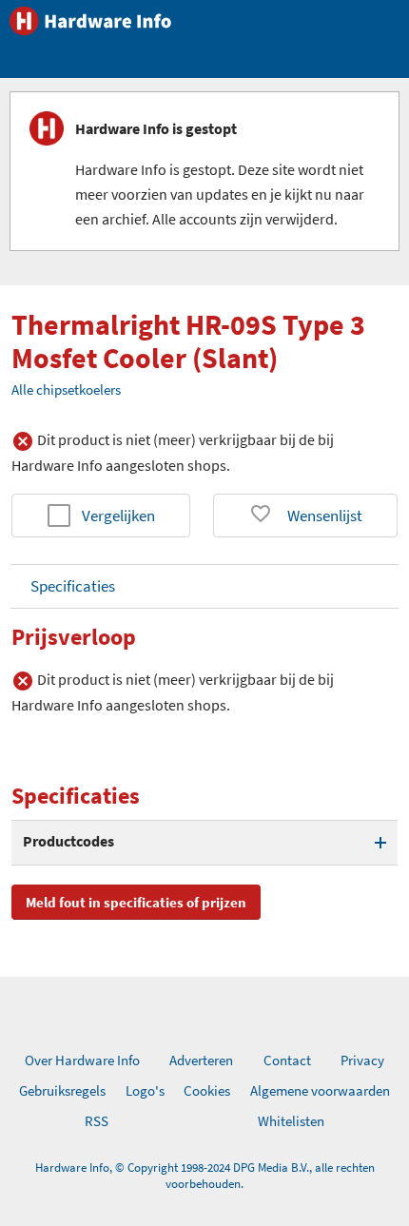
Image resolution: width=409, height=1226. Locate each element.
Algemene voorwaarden (320, 1090)
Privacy (362, 1060)
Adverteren (201, 1060)
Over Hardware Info (82, 1060)
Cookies (207, 1090)
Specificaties (72, 585)
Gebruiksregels (62, 1090)
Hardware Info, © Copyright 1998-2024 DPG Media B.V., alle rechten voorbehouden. (205, 1175)
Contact (287, 1060)
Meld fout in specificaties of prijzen (136, 902)
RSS (96, 1121)
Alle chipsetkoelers (66, 389)
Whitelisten (291, 1121)
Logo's (145, 1090)
